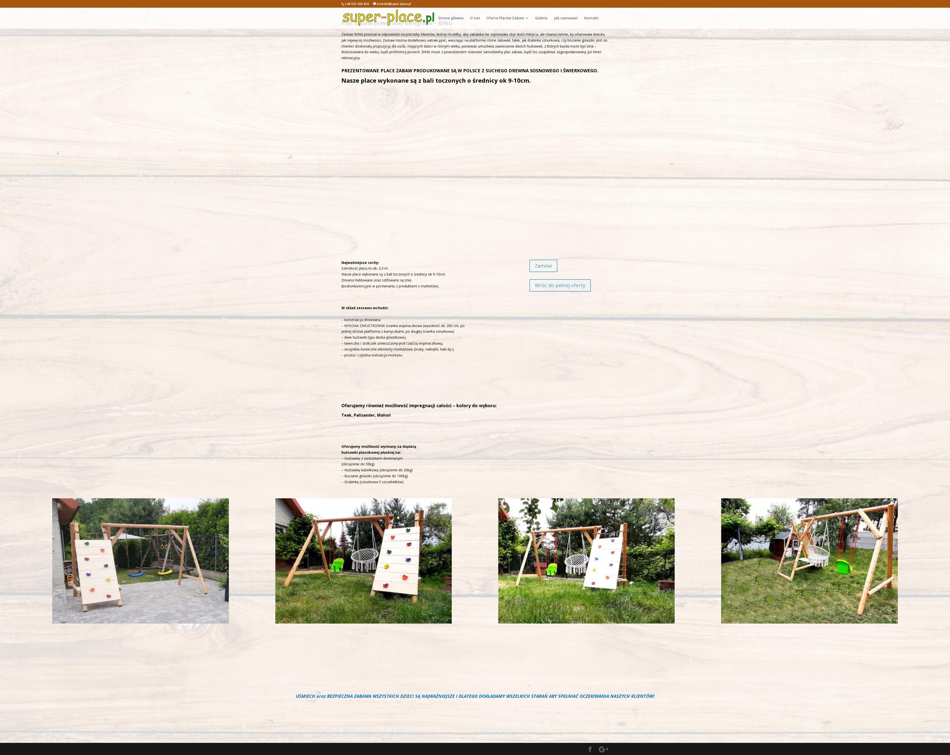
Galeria (541, 18)
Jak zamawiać (566, 18)
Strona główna (451, 18)
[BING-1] (809, 622)
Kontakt (591, 18)
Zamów (543, 265)
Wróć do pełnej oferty (560, 285)
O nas (475, 18)
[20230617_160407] (140, 622)
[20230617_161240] (586, 622)
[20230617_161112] (363, 622)
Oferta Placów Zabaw (505, 18)
